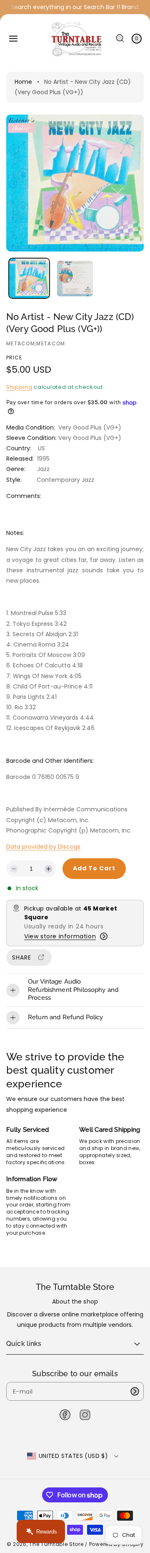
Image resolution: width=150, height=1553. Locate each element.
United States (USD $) (73, 1456)
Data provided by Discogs (43, 846)
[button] (13, 39)
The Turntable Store (56, 1544)
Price (14, 357)
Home (23, 82)
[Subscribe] (134, 1391)
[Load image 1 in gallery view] (29, 278)
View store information (60, 936)
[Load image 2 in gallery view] (75, 278)
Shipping (19, 387)
